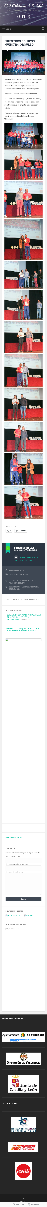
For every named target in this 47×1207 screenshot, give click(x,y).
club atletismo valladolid (18, 574)
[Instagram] (18, 15)
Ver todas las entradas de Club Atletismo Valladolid (26, 559)
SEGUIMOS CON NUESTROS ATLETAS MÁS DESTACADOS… (24, 588)
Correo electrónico (17, 864)
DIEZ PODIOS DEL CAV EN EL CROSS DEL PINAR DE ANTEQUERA (23, 582)
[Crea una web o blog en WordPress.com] (23, 1199)
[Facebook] (23, 15)
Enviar (23, 899)
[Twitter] (29, 15)
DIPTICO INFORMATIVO (14, 837)
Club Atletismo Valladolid (23, 6)
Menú (8, 29)
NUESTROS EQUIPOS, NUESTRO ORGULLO (20, 43)
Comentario (14, 872)
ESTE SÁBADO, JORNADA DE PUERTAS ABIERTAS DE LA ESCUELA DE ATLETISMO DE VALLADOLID (24, 617)
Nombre (13, 856)
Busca (43, 29)
